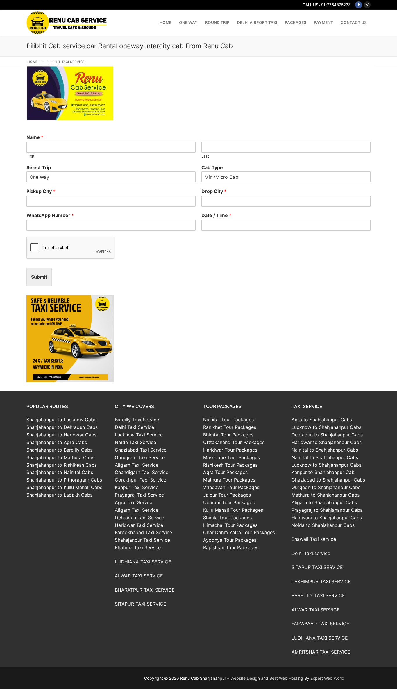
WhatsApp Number (50, 215)
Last (205, 156)
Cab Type (212, 167)
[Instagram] (367, 4)
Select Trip (38, 167)
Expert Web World (327, 678)
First (30, 156)
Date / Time (216, 215)
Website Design (245, 678)
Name (34, 137)
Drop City (213, 191)
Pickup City (40, 191)
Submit (39, 277)
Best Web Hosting (286, 678)
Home (32, 62)
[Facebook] (358, 4)
